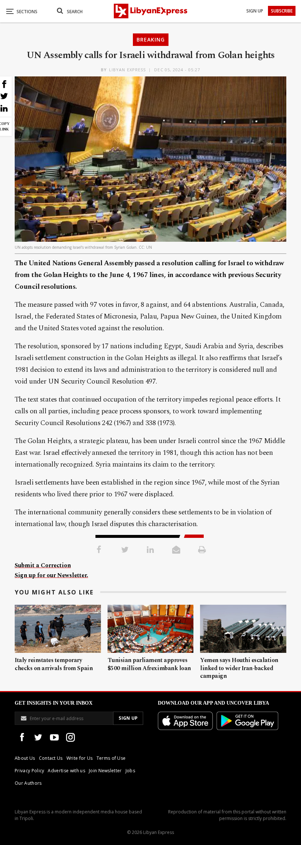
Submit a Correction (43, 565)
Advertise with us (66, 770)
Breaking (151, 39)
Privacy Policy (29, 770)
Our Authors (28, 783)
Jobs (130, 770)
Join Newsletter (105, 770)
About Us (25, 758)
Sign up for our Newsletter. (51, 575)
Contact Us (51, 758)
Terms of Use (111, 758)
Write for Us (79, 758)
